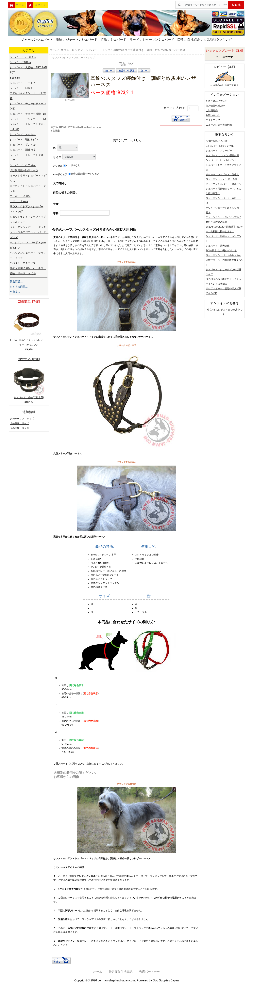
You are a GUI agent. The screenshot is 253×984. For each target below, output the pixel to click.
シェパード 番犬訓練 (217, 245)
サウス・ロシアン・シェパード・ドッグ (85, 49)
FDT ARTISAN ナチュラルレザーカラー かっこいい (28, 342)
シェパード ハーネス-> (23, 57)
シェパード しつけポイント (221, 160)
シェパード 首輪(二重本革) (29, 397)
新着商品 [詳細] (29, 302)
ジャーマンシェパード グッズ (28, 227)
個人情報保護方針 (215, 105)
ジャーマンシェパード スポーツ (223, 184)
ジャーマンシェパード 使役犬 (222, 174)
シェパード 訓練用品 (23, 149)
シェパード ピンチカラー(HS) (28, 118)
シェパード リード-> (22, 82)
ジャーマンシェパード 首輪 (86, 39)
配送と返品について (216, 101)
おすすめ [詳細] (29, 359)
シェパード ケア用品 (23, 165)
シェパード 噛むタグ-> (24, 139)
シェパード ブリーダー (219, 150)
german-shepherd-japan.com (116, 980)
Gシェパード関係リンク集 (220, 146)
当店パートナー (149, 972)
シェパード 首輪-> (20, 62)
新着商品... (16, 281)
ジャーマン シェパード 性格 (221, 179)
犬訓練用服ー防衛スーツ (24, 170)
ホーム (20, 5)
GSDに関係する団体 (217, 141)
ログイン (40, 5)
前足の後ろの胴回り (65, 192)
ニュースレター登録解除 (219, 124)
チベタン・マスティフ (23, 263)
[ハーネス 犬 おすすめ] (126, 852)
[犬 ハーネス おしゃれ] (126, 330)
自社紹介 (193, 39)
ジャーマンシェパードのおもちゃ (223, 255)
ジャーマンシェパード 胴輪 (41, 39)
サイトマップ (213, 120)
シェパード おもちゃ (23, 134)
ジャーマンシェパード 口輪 (163, 39)
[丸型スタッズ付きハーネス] (126, 447)
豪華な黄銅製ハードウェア (85, 173)
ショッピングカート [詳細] (224, 50)
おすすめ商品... (19, 286)
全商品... (15, 291)
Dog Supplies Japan (166, 980)
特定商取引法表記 (120, 972)
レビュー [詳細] (224, 67)
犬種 (56, 204)
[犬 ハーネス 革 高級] (126, 530)
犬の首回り (60, 183)
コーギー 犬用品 (20, 196)
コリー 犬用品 (19, 201)
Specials (15, 77)
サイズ (57, 157)
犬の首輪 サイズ (19, 423)
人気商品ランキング (217, 39)
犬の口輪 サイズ (19, 428)
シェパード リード (124, 39)
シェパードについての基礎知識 (222, 155)
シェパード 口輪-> (21, 88)
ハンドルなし (73, 165)
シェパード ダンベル (23, 144)
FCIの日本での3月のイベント (221, 250)
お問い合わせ (213, 115)
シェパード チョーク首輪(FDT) (28, 113)
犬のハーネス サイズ (22, 418)
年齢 (56, 213)
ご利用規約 (212, 110)
